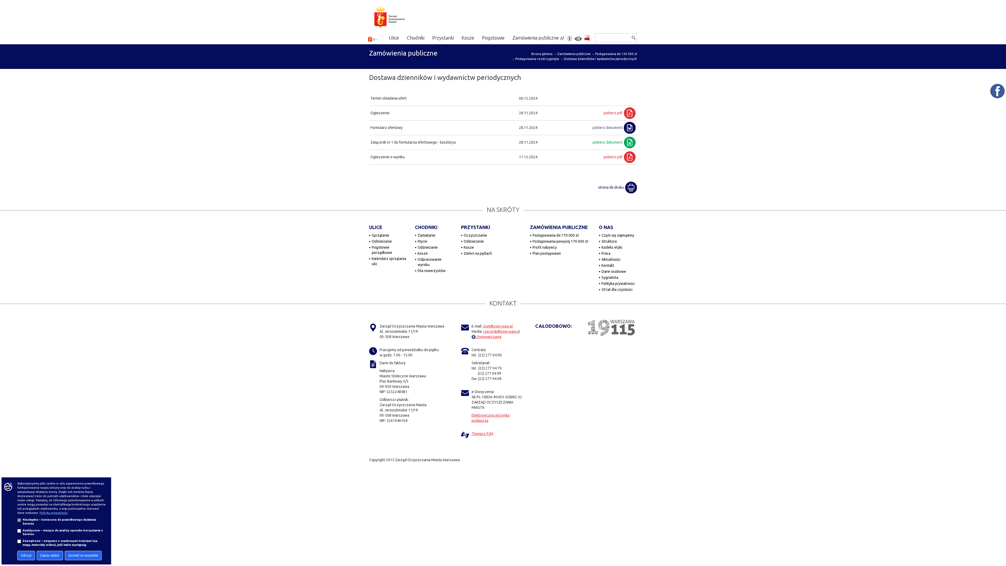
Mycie (422, 241)
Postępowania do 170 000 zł (556, 235)
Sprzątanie (380, 235)
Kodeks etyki (612, 247)
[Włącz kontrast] (578, 39)
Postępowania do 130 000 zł (616, 54)
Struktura (609, 241)
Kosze (423, 253)
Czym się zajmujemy (618, 235)
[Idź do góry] (998, 545)
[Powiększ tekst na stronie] (562, 38)
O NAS (606, 227)
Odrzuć (26, 555)
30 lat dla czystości (617, 289)
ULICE (375, 227)
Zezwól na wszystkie (83, 555)
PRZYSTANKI (475, 227)
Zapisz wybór (50, 555)
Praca (606, 253)
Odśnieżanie (382, 241)
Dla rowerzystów (432, 271)
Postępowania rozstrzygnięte (537, 59)
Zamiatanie (426, 235)
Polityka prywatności (618, 283)
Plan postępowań (547, 253)
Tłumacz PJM (482, 434)
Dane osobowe (614, 271)
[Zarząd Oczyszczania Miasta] (399, 18)
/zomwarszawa (488, 337)
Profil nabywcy (545, 247)
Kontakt (608, 265)
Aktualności (611, 259)
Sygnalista (610, 277)
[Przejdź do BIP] (586, 38)
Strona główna (542, 54)
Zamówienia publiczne (574, 54)
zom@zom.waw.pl (498, 326)
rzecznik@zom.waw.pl (501, 331)
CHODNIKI (426, 227)
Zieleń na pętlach (478, 253)
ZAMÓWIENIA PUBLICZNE (559, 227)
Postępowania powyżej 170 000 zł (560, 241)
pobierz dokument (607, 128)
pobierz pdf (613, 113)
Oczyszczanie (475, 235)
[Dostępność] (569, 38)
